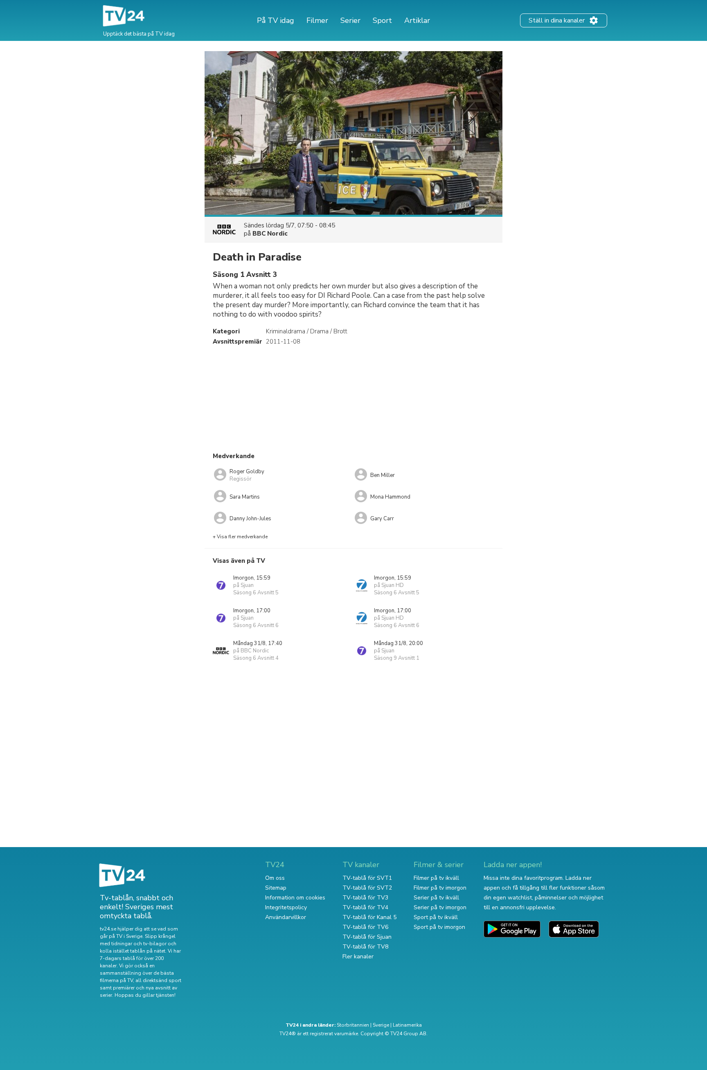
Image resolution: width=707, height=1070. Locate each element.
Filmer (317, 20)
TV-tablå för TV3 (365, 897)
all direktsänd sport (158, 980)
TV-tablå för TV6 (365, 927)
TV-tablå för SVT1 (367, 878)
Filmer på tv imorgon (440, 888)
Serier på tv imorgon (440, 907)
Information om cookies (295, 897)
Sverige (381, 1025)
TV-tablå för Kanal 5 (369, 917)
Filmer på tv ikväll (436, 878)
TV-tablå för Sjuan (367, 937)
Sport (382, 20)
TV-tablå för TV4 (365, 907)
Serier (350, 20)
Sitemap (275, 888)
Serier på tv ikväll (436, 897)
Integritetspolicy (286, 907)
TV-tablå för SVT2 (367, 888)
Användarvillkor (285, 917)
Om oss (275, 878)
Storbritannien (353, 1025)
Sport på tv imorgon (439, 927)
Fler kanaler (358, 956)
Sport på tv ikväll (436, 917)
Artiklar (417, 20)
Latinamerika (407, 1025)
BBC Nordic (270, 233)
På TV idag (275, 20)
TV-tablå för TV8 (365, 947)
